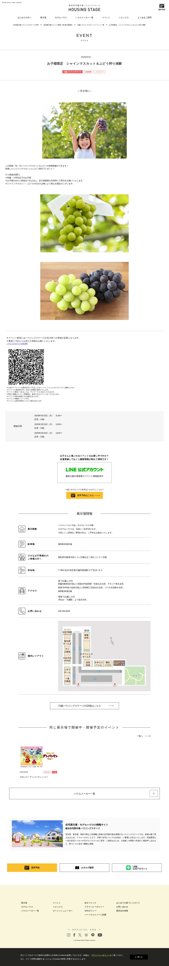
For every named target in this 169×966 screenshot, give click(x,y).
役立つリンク (90, 903)
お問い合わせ (122, 907)
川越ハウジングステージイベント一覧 (90, 25)
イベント (106, 17)
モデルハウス (61, 17)
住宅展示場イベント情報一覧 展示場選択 (57, 25)
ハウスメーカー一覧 (84, 17)
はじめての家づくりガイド (128, 903)
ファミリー (100, 72)
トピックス (124, 17)
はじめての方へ (24, 17)
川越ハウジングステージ (72, 72)
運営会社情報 (122, 911)
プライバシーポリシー (94, 907)
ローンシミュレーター (63, 911)
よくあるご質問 (144, 17)
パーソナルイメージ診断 (95, 915)
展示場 (43, 17)
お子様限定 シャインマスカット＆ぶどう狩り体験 (127, 25)
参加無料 (88, 72)
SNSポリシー (90, 911)
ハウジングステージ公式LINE (17, 344)
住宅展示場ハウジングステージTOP (26, 25)
